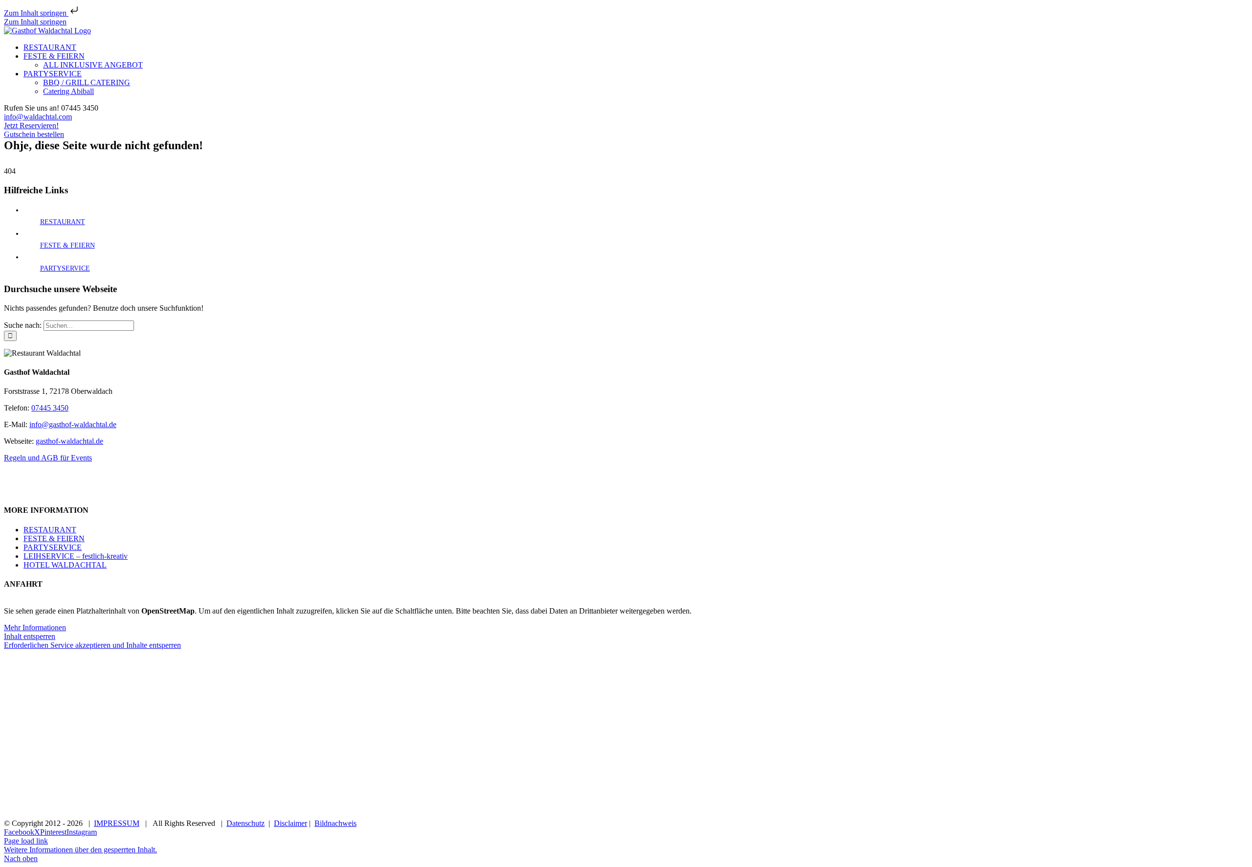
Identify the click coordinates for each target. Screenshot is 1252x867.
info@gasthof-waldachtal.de (72, 424)
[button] (80, 849)
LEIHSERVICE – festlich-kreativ (75, 556)
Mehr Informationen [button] (35, 627)
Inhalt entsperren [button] (29, 636)
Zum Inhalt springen (36, 13)
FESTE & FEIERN (67, 245)
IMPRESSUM (116, 823)
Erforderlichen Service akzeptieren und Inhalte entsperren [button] (92, 645)
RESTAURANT (62, 222)
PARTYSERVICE (65, 268)
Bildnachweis (335, 823)
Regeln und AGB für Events (48, 458)
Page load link (26, 841)
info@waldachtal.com (38, 117)
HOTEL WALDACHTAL (65, 565)
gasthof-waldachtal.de (69, 441)
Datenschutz (245, 823)
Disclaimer (290, 823)
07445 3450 (49, 408)
